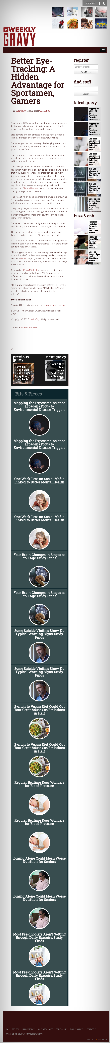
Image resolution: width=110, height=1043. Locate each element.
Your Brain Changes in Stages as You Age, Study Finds (39, 556)
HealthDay (35, 319)
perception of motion (54, 305)
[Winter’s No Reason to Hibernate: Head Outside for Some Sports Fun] (59, 25)
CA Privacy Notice (45, 1029)
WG (7, 1029)
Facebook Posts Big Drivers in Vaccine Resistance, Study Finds (94, 227)
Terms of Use (61, 1029)
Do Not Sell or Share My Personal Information (24, 1034)
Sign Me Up (86, 72)
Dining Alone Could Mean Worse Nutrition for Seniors (39, 860)
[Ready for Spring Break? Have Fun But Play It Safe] (88, 25)
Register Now (90, 3)
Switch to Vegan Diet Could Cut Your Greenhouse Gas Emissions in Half (39, 709)
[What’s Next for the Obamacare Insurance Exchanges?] (74, 14)
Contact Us (91, 1029)
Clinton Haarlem (31, 188)
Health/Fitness (26, 327)
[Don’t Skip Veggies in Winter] (74, 25)
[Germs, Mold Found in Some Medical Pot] (59, 14)
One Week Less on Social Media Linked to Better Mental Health (39, 480)
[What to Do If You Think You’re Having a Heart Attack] (88, 14)
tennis (23, 258)
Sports (35, 327)
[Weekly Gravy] (19, 37)
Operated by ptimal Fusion (97, 1039)
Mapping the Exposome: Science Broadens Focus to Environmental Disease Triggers (39, 406)
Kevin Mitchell (30, 270)
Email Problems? (76, 1029)
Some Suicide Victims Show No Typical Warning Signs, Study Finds (39, 633)
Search (86, 93)
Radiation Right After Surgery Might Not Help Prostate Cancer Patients (94, 244)
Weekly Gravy (20, 110)
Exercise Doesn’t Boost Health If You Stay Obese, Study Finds (95, 256)
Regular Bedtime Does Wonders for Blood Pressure (39, 784)
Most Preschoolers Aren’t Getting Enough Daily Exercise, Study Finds (39, 937)
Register (15, 1029)
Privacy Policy (28, 1029)
